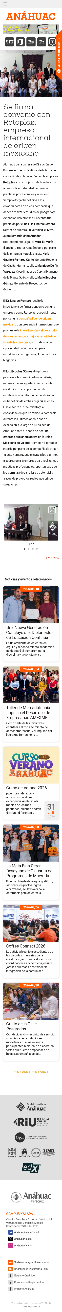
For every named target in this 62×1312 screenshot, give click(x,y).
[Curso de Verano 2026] (31, 764)
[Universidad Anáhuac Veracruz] (31, 1195)
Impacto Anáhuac (24, 1288)
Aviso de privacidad (31, 1307)
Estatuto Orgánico (24, 1275)
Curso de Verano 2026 (26, 788)
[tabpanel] (31, 525)
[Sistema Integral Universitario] (9, 41)
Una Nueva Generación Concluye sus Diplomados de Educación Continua (30, 632)
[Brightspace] (31, 41)
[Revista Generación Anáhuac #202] (31, 29)
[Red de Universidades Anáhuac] (31, 1107)
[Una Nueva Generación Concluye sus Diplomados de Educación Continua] (31, 604)
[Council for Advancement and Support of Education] (31, 1137)
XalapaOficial (26, 1232)
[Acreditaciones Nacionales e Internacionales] (31, 1153)
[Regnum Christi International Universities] (31, 1122)
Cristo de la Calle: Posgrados (22, 1026)
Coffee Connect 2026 (25, 946)
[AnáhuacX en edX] (31, 1168)
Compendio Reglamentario (29, 1282)
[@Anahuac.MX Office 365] (20, 41)
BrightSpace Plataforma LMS (31, 1269)
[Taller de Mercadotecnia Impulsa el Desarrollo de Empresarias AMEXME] (31, 684)
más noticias (22, 1071)
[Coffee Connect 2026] (31, 923)
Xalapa (23, 1238)
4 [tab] (37, 549)
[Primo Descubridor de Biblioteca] (41, 41)
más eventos (40, 1071)
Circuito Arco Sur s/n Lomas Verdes (27, 1219)
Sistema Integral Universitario (31, 1262)
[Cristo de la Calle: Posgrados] (31, 1001)
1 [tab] (24, 549)
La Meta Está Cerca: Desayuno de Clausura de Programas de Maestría (29, 871)
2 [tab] (28, 549)
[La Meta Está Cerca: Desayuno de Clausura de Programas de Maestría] (31, 842)
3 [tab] (32, 549)
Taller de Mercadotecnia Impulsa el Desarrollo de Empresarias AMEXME (28, 712)
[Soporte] (52, 41)
